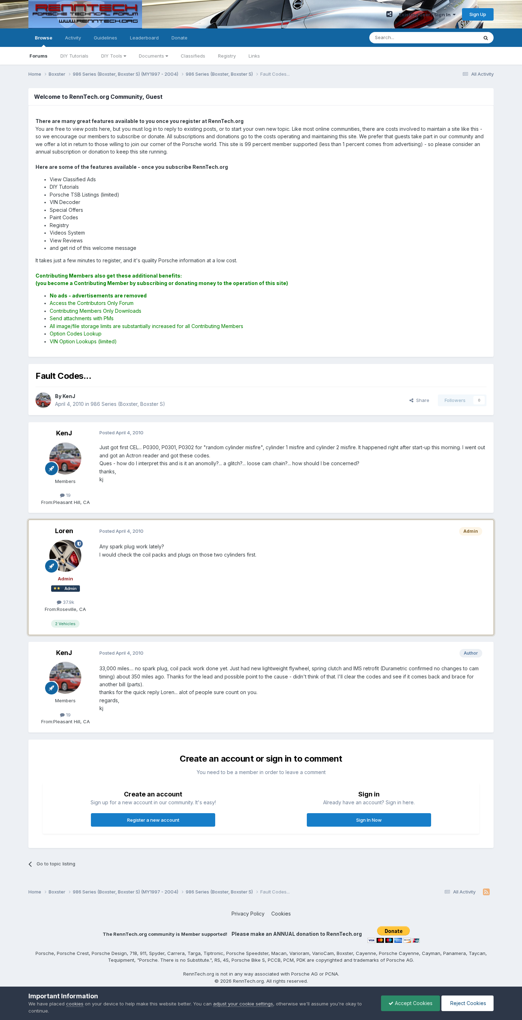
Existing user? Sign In (426, 14)
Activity (73, 38)
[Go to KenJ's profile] (43, 400)
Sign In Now (369, 820)
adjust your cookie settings (243, 1003)
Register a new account (153, 820)
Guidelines (105, 38)
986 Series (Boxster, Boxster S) (128, 404)
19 (68, 495)
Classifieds (193, 56)
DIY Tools (112, 56)
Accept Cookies (413, 1003)
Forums (38, 56)
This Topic (457, 37)
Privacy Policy (248, 914)
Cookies (281, 914)
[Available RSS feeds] (486, 892)
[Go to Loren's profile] (65, 556)
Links (254, 56)
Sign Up (477, 14)
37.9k (67, 602)
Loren (64, 531)
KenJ (64, 433)
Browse (43, 38)
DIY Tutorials (74, 56)
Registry (227, 56)
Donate (179, 38)
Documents (152, 56)
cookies (74, 1003)
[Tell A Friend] (389, 14)
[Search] (486, 37)
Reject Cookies (467, 1003)
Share (421, 400)
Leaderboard (144, 38)
